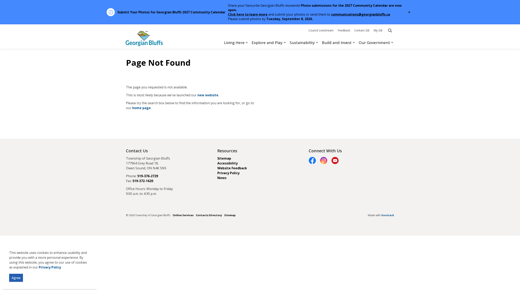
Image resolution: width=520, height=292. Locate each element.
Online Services (183, 215)
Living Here (234, 42)
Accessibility (227, 163)
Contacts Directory (209, 215)
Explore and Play (267, 42)
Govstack (387, 215)
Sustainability (302, 42)
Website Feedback (232, 168)
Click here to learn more (248, 14)
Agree (16, 278)
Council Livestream (321, 30)
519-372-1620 (142, 181)
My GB (378, 30)
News (221, 178)
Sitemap (224, 158)
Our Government (374, 42)
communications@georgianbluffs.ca (360, 14)
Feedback (344, 30)
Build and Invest (337, 42)
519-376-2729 (147, 176)
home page (141, 108)
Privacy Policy (50, 267)
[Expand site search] (390, 30)
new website (207, 95)
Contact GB (361, 30)
